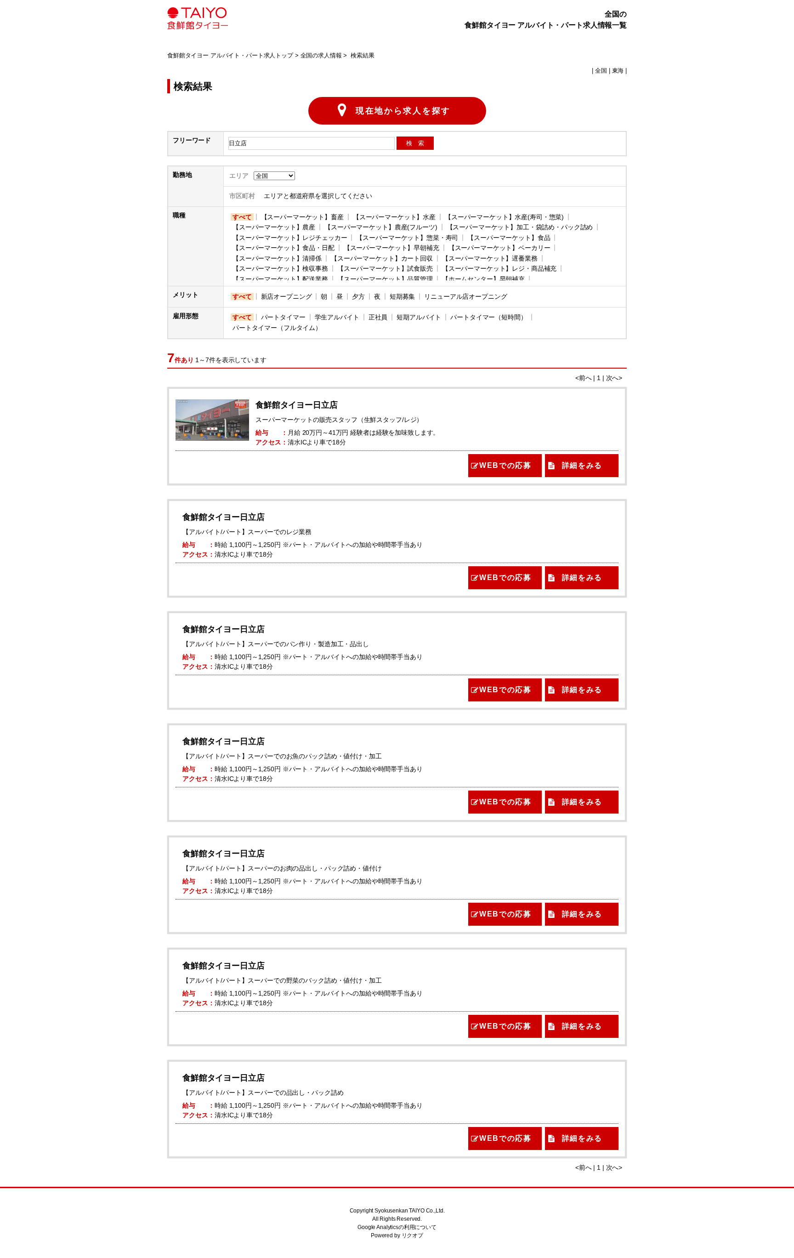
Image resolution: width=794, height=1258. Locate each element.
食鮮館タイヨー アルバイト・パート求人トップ (230, 55)
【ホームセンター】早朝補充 (483, 279)
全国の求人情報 (321, 55)
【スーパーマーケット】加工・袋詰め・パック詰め (520, 227)
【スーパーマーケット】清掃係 (277, 258)
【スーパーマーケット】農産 (274, 227)
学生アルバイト (337, 317)
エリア (239, 175)
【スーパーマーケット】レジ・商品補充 (499, 268)
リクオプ (412, 1235)
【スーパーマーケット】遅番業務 (490, 258)
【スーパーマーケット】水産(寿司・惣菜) (504, 217)
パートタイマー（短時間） (488, 317)
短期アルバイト (419, 317)
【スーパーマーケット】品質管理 (385, 279)
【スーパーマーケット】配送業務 (280, 279)
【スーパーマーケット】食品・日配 (284, 247)
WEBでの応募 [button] (505, 465)
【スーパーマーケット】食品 (508, 237)
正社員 (378, 317)
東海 (618, 71)
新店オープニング (286, 296)
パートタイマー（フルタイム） (277, 327)
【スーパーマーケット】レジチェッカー (290, 237)
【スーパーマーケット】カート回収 (382, 258)
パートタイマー (283, 317)
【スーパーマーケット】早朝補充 (391, 247)
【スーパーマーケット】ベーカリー (499, 247)
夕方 (358, 296)
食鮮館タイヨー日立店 (296, 405)
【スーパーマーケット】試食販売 (385, 268)
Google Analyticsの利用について (397, 1227)
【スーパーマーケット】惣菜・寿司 (407, 237)
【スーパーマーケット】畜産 (302, 217)
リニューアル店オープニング (465, 296)
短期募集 (402, 296)
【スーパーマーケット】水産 (394, 217)
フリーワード (192, 140)
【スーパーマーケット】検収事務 (280, 268)
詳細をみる (582, 465)
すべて (242, 217)
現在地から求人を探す (403, 110)
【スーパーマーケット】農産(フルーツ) (380, 227)
